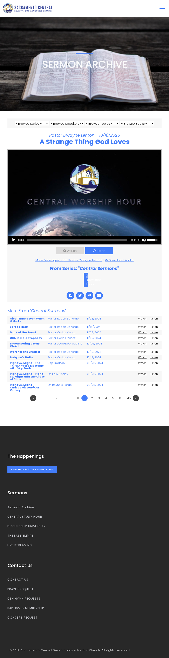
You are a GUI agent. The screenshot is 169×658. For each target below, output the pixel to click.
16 (119, 398)
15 (112, 398)
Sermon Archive (20, 507)
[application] (84, 240)
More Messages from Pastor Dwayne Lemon (68, 260)
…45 (128, 398)
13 (98, 398)
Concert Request (22, 617)
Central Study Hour (24, 517)
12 (91, 398)
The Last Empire (20, 536)
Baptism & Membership (25, 608)
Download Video (93, 282)
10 (77, 398)
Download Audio (121, 260)
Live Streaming (19, 545)
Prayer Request (20, 589)
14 (105, 398)
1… (41, 398)
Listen (101, 251)
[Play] (14, 240)
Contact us (17, 580)
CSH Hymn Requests (23, 598)
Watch (72, 251)
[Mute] (144, 240)
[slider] (77, 240)
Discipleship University (26, 526)
